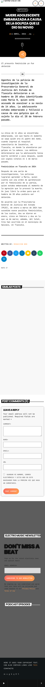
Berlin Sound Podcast (27, 638)
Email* (6, 451)
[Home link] (10, 3)
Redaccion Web (20, 244)
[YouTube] (4, 674)
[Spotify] (7, 674)
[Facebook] (16, 674)
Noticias (22, 10)
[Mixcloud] (11, 674)
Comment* (7, 424)
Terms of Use (9, 591)
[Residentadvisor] (9, 674)
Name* (5, 440)
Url (4, 462)
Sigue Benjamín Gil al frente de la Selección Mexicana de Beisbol (22, 378)
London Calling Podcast (24, 616)
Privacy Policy (28, 589)
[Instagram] (13, 674)
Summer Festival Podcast (24, 627)
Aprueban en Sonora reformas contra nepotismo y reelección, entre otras (22, 329)
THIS (35, 665)
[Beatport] (18, 674)
